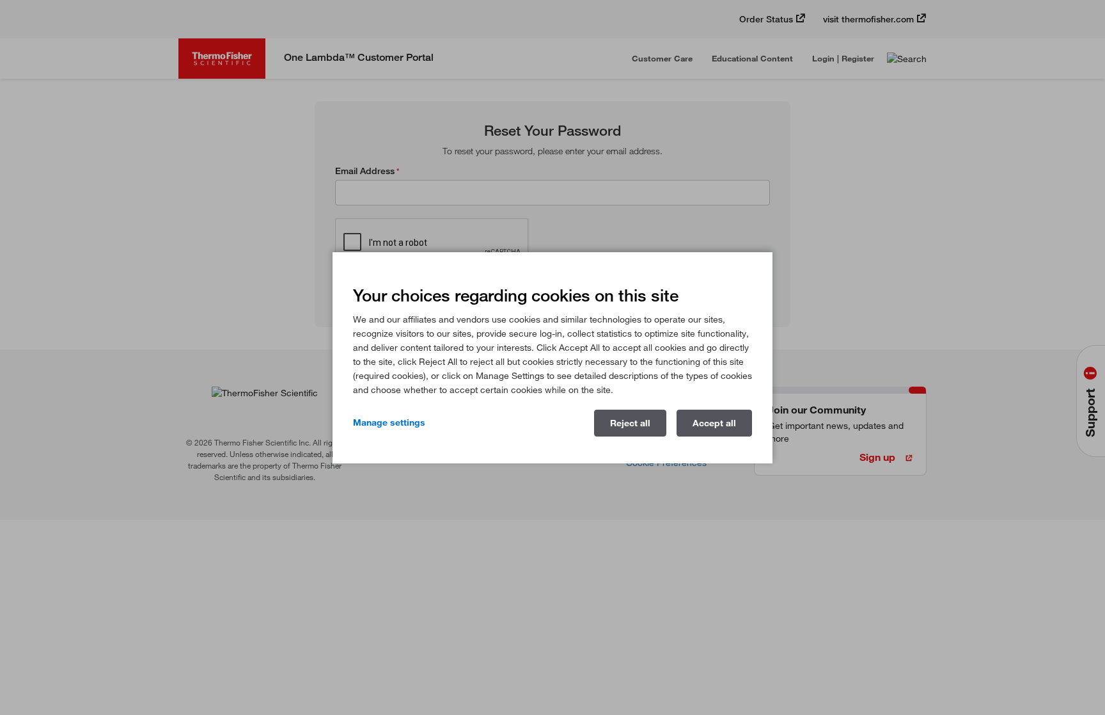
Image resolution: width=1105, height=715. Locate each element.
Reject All (630, 423)
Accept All (714, 423)
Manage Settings (389, 422)
